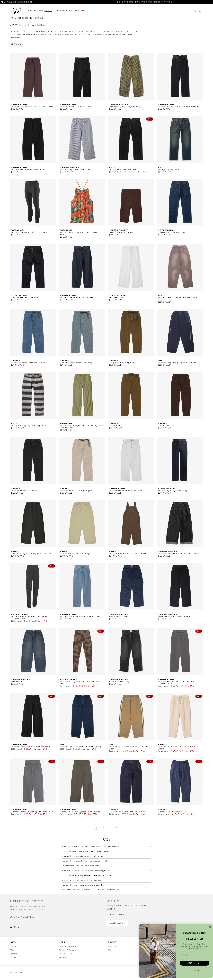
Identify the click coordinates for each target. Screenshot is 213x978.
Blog (110, 950)
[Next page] (116, 827)
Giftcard (13, 957)
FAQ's (12, 950)
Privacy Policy (65, 954)
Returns (62, 957)
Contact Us (15, 946)
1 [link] (96, 828)
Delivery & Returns (67, 950)
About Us (112, 946)
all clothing (25, 18)
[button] (49, 10)
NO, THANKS (194, 970)
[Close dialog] (210, 927)
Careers (13, 954)
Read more (15, 38)
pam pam (18, 972)
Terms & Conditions (68, 946)
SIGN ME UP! (194, 963)
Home (13, 18)
